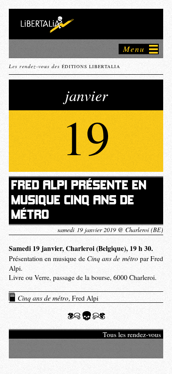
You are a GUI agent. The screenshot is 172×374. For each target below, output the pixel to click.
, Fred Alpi (58, 297)
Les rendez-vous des (64, 65)
